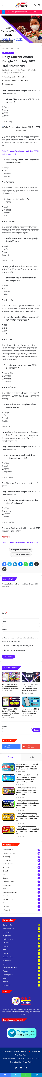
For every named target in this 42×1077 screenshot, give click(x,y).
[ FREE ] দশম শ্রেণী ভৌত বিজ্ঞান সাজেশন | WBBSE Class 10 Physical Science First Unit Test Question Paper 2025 (27, 778)
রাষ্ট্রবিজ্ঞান (6, 906)
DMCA (37, 1058)
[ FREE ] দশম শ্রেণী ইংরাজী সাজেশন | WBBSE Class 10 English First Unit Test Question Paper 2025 (27, 817)
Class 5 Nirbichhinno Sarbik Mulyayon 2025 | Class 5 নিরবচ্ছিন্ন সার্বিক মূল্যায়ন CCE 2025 (27, 766)
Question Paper (8, 882)
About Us (21, 1058)
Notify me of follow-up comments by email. (19, 646)
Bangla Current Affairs (21, 550)
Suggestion (7, 860)
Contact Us (29, 1058)
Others (5, 878)
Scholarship (7, 885)
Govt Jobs (6, 871)
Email (4, 621)
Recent (10, 757)
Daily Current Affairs (21, 554)
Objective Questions (10, 892)
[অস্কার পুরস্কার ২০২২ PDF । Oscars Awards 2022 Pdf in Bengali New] (31, 702)
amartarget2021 (10, 77)
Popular (31, 757)
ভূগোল (4, 889)
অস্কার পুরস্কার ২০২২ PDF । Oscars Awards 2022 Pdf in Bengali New (30, 711)
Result (5, 896)
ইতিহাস (5, 903)
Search (4, 726)
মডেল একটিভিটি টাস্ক (9, 853)
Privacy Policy (27, 1062)
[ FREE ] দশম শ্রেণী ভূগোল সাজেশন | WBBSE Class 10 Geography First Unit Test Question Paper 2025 (27, 791)
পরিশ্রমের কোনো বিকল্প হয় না (10, 1058)
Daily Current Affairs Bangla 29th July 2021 (20, 542)
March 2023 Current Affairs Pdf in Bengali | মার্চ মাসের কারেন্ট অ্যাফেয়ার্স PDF (10, 686)
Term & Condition (15, 1062)
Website (4, 629)
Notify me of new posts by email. (15, 650)
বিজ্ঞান (4, 874)
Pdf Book (6, 867)
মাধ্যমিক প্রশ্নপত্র (8, 864)
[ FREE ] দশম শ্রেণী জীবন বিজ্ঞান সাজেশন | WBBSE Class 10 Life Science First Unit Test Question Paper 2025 (27, 804)
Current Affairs (14, 48)
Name (4, 613)
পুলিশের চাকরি (6, 910)
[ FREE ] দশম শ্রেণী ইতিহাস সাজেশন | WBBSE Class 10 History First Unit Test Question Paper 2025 (27, 830)
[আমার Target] (21, 5)
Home (6, 48)
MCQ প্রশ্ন (6, 857)
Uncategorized (8, 899)
